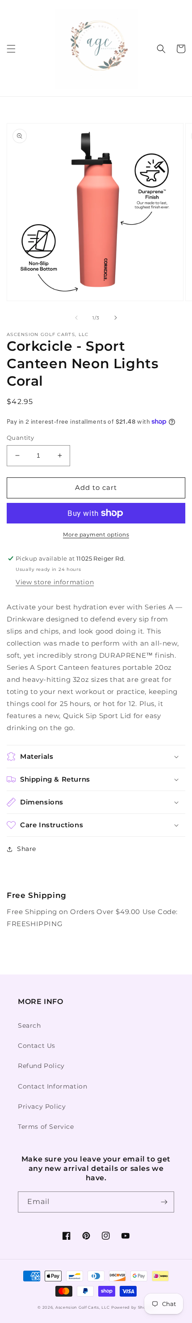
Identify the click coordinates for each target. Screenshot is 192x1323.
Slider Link (26, 884)
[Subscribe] (164, 1201)
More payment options (96, 534)
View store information (55, 582)
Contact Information (52, 1086)
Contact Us (36, 1046)
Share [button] (26, 849)
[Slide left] (76, 318)
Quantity (20, 437)
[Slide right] (115, 318)
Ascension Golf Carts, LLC (82, 1307)
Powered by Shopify (132, 1307)
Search (29, 1025)
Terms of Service (46, 1127)
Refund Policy (41, 1066)
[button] (11, 49)
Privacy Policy (42, 1106)
